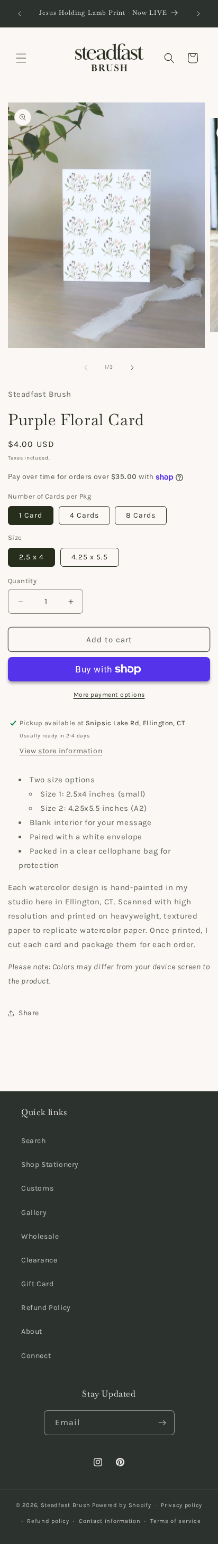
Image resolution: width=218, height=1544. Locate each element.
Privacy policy (181, 1505)
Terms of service (175, 1521)
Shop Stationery (50, 1164)
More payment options (109, 694)
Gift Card (37, 1283)
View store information (61, 750)
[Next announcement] (198, 13)
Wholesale (40, 1236)
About (31, 1331)
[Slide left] (85, 367)
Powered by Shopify (121, 1504)
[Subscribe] (162, 1422)
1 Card (30, 515)
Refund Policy (46, 1307)
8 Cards (141, 515)
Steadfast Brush (66, 1504)
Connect (36, 1355)
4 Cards (84, 515)
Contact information (109, 1521)
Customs (37, 1188)
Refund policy (48, 1521)
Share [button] (29, 1012)
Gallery (34, 1212)
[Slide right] (132, 367)
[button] (21, 58)
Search (33, 1140)
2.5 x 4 (31, 557)
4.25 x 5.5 (89, 557)
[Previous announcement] (19, 13)
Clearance (39, 1260)
